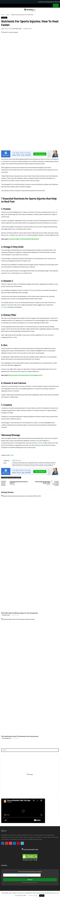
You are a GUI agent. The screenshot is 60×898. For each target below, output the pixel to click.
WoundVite (39, 443)
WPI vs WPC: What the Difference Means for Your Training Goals (19, 613)
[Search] (56, 750)
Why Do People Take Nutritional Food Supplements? (25, 375)
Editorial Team (17, 28)
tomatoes (4, 307)
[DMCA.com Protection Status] (30, 858)
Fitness (7, 14)
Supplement (17, 477)
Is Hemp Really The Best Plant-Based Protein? (42, 483)
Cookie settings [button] (32, 895)
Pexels (12, 455)
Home (2, 14)
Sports (10, 477)
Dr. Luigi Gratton (6, 738)
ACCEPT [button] (41, 895)
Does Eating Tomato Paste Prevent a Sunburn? (19, 483)
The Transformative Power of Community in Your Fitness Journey (19, 736)
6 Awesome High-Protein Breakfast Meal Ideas (23, 239)
